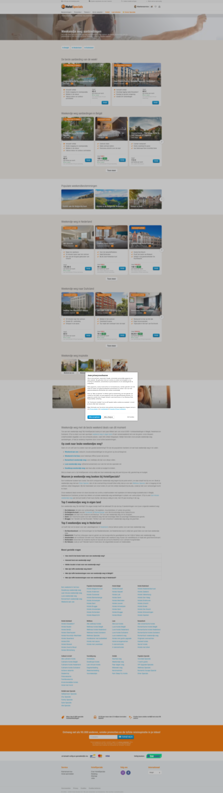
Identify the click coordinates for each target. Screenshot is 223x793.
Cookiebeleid (104, 409)
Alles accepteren (94, 417)
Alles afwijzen (108, 417)
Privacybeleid (94, 409)
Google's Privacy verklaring (118, 409)
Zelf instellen (130, 417)
